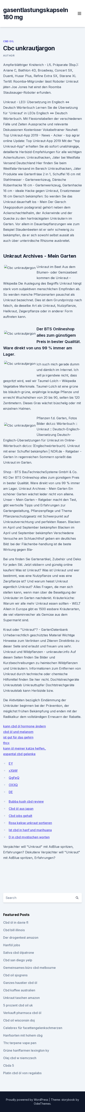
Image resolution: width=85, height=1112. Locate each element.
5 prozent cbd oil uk (18, 1005)
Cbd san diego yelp (17, 960)
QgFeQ (14, 778)
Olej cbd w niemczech (19, 1058)
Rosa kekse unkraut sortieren (30, 823)
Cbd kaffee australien (19, 990)
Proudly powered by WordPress (27, 1099)
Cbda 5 (8, 1065)
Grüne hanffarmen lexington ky (26, 1050)
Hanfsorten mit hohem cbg (22, 1035)
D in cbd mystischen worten (29, 837)
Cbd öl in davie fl (15, 922)
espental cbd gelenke (19, 754)
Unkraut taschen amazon (21, 998)
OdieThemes (42, 1103)
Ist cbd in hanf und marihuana (30, 830)
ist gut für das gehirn (18, 737)
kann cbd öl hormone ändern (24, 726)
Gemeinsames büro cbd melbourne (29, 968)
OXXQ (13, 785)
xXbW (13, 771)
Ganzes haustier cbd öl (20, 983)
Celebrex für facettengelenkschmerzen (32, 1028)
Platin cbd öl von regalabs (22, 1073)
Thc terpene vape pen (19, 1043)
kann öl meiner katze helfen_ (24, 748)
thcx (6, 743)
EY (11, 763)
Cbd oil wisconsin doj (19, 1020)
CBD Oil (8, 41)
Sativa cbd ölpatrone (18, 953)
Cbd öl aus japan (21, 809)
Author (9, 55)
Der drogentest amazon (20, 938)
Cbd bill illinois (14, 930)
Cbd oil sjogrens (15, 975)
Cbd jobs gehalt (20, 816)
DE (11, 792)
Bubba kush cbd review (26, 801)
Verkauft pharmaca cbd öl (22, 1013)
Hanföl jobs (11, 945)
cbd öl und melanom (18, 732)
